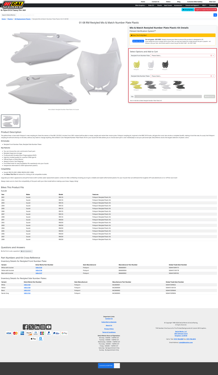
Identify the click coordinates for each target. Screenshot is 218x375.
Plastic (159, 5)
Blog (178, 2)
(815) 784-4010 (191, 339)
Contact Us (155, 2)
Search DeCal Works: (8, 15)
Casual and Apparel (192, 5)
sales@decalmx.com (186, 342)
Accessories (178, 5)
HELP (204, 5)
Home (143, 2)
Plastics (10, 19)
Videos (168, 2)
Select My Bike (139, 41)
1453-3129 (27, 285)
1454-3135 (39, 268)
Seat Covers (168, 5)
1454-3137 (39, 273)
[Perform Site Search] (215, 15)
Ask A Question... (27, 251)
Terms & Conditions (109, 332)
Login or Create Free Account (205, 10)
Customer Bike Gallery (194, 2)
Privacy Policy (109, 329)
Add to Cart (210, 96)
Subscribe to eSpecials (109, 322)
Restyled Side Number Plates (140, 76)
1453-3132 (27, 293)
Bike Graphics (140, 5)
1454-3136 (39, 270)
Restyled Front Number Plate (140, 55)
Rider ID (151, 5)
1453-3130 (27, 288)
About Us (109, 325)
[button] (10, 121)
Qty (132, 96)
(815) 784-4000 (178, 339)
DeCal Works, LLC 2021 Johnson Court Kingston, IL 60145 (181, 334)
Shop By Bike (188, 10)
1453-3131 (27, 290)
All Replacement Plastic (23, 19)
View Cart (212, 2)
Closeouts (212, 5)
